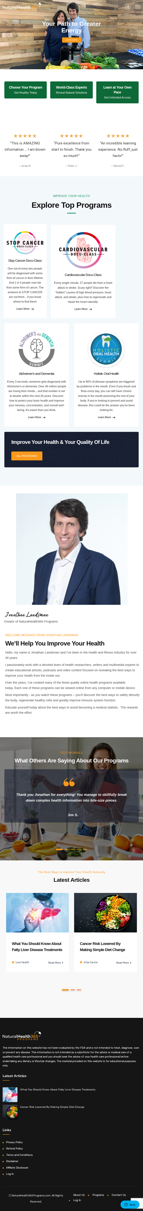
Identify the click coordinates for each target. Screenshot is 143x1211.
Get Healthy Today (25, 92)
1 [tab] (59, 849)
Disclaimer (12, 1161)
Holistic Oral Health (106, 373)
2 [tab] (67, 849)
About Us (79, 1195)
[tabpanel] (71, 796)
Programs (98, 1195)
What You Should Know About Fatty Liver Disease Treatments (57, 1089)
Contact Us (119, 1195)
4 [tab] (79, 849)
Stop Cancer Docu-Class (25, 260)
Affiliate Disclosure (17, 1167)
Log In (10, 1174)
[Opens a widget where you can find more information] (130, 1205)
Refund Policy (14, 1148)
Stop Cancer (91, 962)
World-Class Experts (71, 87)
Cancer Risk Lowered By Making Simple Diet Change (52, 1107)
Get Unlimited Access (117, 97)
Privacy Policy (14, 1142)
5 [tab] (85, 849)
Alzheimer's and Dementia (36, 373)
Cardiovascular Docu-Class (83, 275)
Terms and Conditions (19, 1155)
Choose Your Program (25, 87)
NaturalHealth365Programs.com (31, 1195)
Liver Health (22, 962)
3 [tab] (73, 849)
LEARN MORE (71, 40)
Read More (55, 962)
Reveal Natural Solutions (71, 92)
